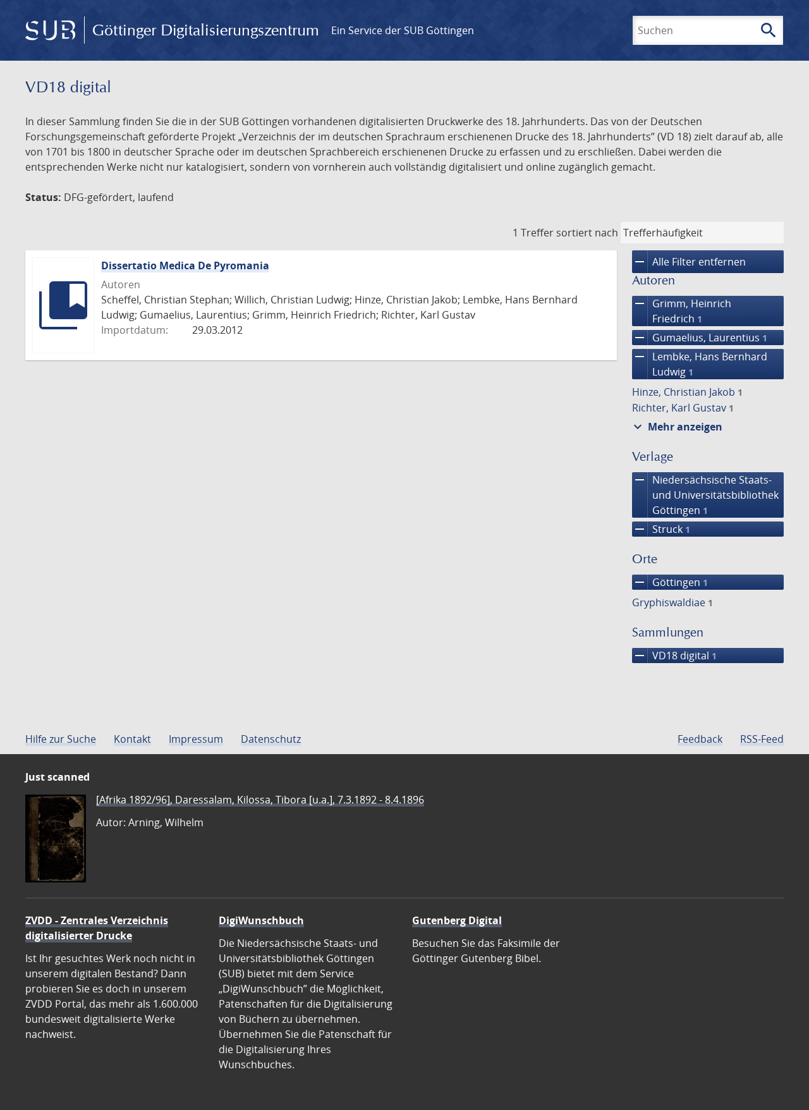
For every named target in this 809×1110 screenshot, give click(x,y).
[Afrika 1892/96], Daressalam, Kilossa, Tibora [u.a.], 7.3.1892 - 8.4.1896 (260, 800)
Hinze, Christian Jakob (687, 392)
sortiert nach (587, 233)
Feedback (700, 739)
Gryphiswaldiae (672, 602)
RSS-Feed (762, 739)
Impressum (196, 739)
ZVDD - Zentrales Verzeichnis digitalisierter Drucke (96, 927)
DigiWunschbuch (261, 920)
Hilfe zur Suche (60, 739)
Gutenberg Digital (457, 920)
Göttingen (670, 582)
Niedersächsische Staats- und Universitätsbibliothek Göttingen (705, 494)
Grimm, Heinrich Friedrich (681, 311)
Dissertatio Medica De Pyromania (185, 265)
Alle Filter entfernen (689, 261)
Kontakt (132, 739)
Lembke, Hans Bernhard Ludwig (699, 364)
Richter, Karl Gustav (683, 408)
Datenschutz (271, 739)
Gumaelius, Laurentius (699, 337)
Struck (661, 529)
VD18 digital (674, 655)
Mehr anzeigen (676, 426)
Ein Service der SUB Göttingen (402, 30)
